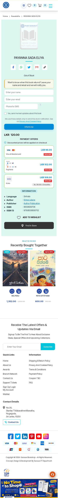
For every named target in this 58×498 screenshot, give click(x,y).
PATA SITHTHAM (42, 296)
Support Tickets (10, 382)
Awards (6, 369)
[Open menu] (50, 6)
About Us (7, 365)
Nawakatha (15, 16)
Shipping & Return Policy (39, 361)
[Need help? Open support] (52, 474)
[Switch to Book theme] (23, 5)
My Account (8, 390)
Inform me (29, 127)
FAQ (31, 382)
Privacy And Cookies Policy (30, 121)
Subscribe (48, 347)
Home (5, 16)
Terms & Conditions (37, 369)
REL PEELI (15, 296)
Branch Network (10, 374)
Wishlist (6, 394)
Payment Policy (35, 374)
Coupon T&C (34, 378)
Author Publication (32, 203)
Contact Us (8, 378)
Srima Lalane (29, 200)
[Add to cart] (18, 291)
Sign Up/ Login (9, 387)
